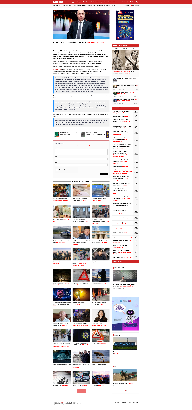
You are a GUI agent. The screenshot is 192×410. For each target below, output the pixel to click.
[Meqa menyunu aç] (73, 2)
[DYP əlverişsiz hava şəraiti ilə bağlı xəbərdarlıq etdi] (62, 232)
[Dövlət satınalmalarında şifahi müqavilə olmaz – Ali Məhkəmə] (101, 232)
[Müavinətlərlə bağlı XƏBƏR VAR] (62, 211)
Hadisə (84, 5)
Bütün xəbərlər (118, 261)
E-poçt (56, 162)
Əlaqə (88, 2)
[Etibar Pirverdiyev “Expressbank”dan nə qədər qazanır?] (115, 86)
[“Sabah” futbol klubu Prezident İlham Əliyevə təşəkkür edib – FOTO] (62, 294)
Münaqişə (107, 5)
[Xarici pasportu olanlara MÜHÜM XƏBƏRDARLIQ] (115, 93)
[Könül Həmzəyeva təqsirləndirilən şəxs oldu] (101, 315)
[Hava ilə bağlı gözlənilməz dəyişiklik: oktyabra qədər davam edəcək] (115, 80)
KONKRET (63, 402)
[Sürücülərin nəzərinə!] (101, 377)
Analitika (62, 5)
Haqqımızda (80, 2)
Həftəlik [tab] (125, 48)
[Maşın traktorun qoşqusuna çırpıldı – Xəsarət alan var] (81, 275)
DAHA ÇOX (81, 391)
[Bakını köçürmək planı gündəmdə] (62, 254)
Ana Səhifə (117, 402)
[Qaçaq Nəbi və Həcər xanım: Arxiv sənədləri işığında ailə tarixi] (125, 60)
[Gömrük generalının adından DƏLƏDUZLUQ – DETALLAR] (81, 335)
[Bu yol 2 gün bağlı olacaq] (101, 335)
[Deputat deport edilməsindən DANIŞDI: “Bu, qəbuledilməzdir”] (81, 24)
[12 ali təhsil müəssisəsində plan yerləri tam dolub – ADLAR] (81, 190)
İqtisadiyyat (77, 5)
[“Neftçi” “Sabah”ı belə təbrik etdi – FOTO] (125, 375)
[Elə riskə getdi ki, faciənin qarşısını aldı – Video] (101, 294)
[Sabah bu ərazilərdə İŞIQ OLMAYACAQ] (81, 294)
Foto (127, 5)
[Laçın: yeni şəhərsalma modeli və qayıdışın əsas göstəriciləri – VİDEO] (125, 343)
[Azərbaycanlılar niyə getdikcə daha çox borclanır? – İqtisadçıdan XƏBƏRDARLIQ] (62, 335)
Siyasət (55, 5)
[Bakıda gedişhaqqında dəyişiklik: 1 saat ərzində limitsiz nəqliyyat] (115, 100)
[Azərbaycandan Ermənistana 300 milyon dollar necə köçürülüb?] (81, 356)
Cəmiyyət (69, 5)
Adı (56, 156)
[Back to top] (188, 406)
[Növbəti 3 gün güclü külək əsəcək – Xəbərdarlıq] (101, 356)
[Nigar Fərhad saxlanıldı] (101, 254)
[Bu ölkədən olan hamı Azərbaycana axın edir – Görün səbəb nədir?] (101, 211)
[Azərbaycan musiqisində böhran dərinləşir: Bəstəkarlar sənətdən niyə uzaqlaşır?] (125, 276)
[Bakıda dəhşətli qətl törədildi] (81, 377)
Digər (113, 5)
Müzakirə (57, 148)
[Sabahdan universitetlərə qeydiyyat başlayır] (101, 190)
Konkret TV (135, 5)
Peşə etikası (103, 2)
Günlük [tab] (116, 48)
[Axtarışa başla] (137, 2)
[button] (135, 275)
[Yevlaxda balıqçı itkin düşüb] (101, 275)
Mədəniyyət (91, 5)
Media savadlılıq (113, 2)
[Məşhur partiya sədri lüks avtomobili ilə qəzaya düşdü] (81, 315)
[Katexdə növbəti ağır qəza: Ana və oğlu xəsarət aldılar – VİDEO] (62, 356)
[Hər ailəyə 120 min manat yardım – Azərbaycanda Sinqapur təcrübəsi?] (81, 254)
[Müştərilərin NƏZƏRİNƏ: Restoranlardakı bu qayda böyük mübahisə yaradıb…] (62, 190)
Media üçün (94, 2)
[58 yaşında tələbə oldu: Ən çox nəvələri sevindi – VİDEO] (62, 315)
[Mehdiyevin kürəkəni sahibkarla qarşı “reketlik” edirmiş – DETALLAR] (81, 232)
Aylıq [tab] (134, 48)
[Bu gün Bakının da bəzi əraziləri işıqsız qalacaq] (62, 275)
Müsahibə (100, 5)
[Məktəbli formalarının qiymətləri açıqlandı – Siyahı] (81, 211)
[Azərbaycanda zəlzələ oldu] (62, 377)
